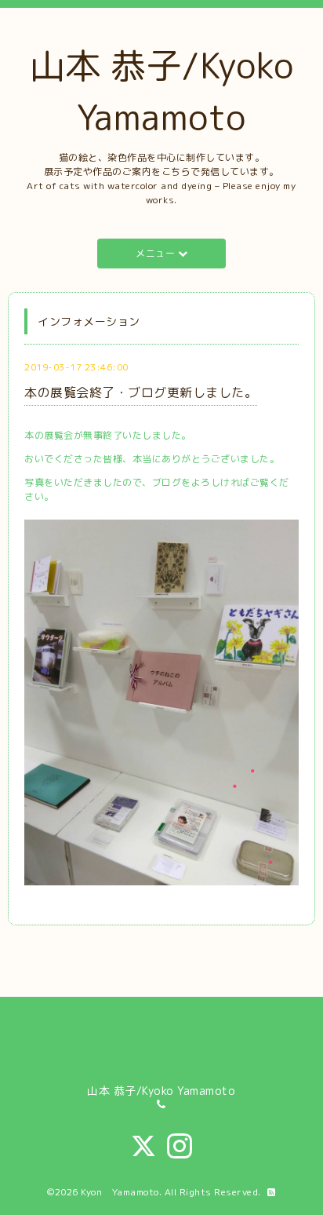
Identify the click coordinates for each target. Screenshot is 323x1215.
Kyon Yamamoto (120, 1192)
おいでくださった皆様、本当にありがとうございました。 (151, 458)
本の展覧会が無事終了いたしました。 (107, 435)
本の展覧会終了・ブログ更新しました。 (140, 392)
